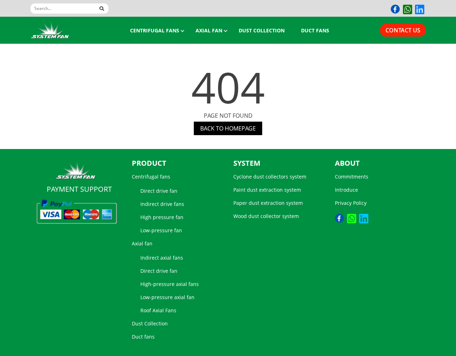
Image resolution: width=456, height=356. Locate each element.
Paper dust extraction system (268, 203)
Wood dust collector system (266, 216)
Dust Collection (262, 30)
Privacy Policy (351, 203)
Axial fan (209, 30)
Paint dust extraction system (267, 189)
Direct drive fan (158, 190)
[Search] (99, 7)
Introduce (346, 189)
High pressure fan (161, 217)
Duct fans (315, 30)
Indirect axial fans (161, 257)
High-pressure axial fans (169, 284)
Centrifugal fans (154, 30)
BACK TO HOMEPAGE (228, 128)
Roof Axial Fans (158, 310)
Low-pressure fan (161, 230)
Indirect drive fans (162, 204)
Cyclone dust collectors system (269, 176)
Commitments (351, 176)
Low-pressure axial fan (167, 297)
